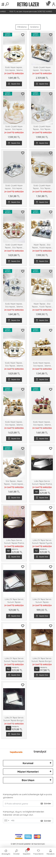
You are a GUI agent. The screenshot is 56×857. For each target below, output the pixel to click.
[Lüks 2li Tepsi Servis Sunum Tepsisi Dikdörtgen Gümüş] (14, 581)
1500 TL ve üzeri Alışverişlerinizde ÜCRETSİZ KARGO (28, 11)
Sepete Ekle (15, 84)
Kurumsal (28, 763)
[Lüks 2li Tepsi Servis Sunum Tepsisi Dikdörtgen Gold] (42, 581)
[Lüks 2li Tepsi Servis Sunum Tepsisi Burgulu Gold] (42, 640)
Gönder (47, 803)
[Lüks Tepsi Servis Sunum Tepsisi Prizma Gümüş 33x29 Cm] (42, 462)
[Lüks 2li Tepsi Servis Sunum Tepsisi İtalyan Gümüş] (14, 640)
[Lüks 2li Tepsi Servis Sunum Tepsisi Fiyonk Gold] (42, 522)
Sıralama (34, 27)
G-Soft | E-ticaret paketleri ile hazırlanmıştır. (28, 844)
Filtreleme (22, 27)
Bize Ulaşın (28, 780)
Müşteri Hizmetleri (28, 771)
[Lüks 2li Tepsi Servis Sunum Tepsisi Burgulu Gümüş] (14, 699)
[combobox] (6, 820)
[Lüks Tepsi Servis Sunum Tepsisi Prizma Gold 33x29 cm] (14, 522)
